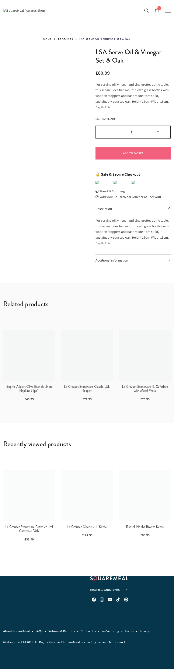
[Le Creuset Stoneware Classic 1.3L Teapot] (87, 355)
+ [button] (158, 131)
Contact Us (88, 631)
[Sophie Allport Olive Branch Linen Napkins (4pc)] (29, 355)
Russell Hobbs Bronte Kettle (145, 526)
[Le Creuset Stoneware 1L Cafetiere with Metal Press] (145, 355)
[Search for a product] (146, 11)
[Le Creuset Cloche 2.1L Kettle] (87, 495)
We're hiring (110, 631)
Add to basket (133, 153)
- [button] (108, 131)
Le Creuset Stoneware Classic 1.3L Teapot (87, 388)
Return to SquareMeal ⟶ (108, 589)
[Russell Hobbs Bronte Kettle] (145, 495)
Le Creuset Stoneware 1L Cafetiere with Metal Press (145, 388)
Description (103, 209)
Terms (129, 631)
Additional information (111, 260)
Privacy (144, 631)
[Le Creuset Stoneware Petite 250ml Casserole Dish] (29, 495)
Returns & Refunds (61, 631)
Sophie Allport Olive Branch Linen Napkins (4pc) (29, 388)
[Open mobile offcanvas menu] (168, 10)
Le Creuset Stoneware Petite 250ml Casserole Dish (29, 528)
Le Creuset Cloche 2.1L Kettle (87, 526)
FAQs (39, 631)
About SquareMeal (16, 631)
